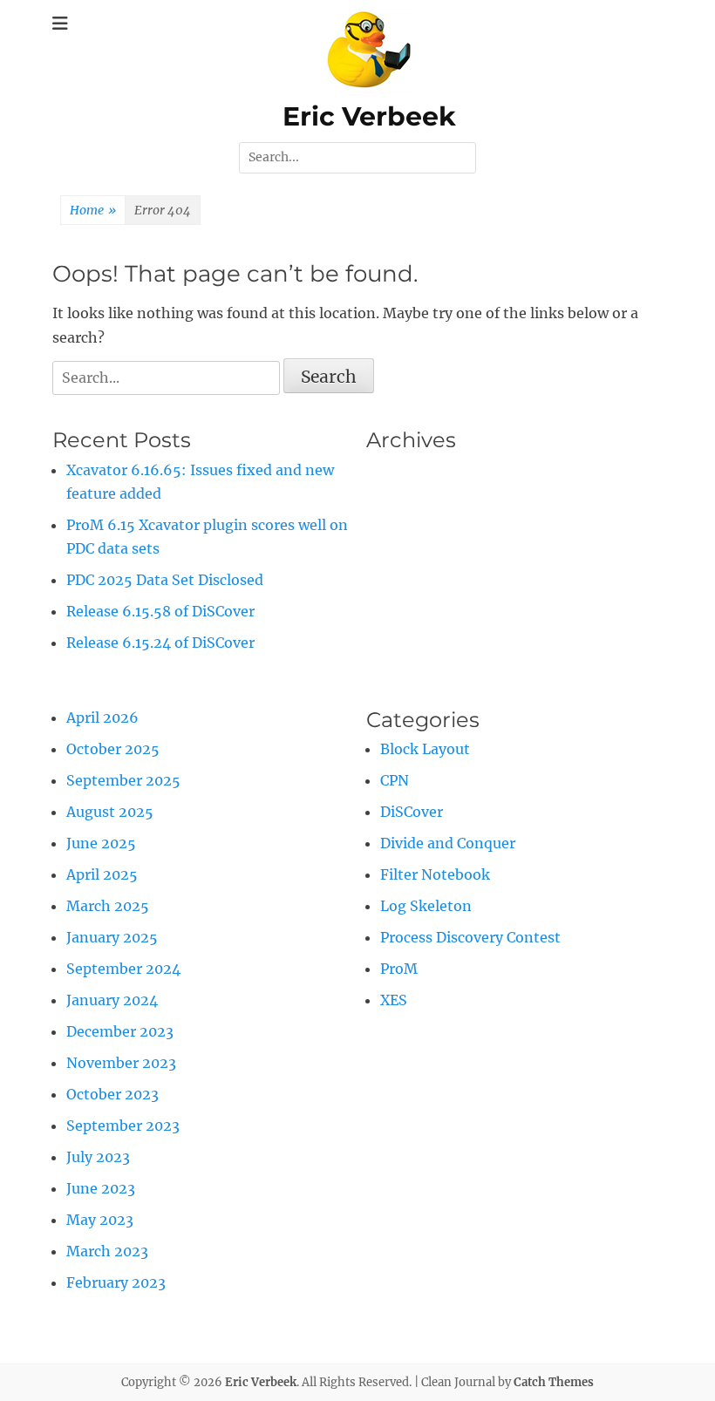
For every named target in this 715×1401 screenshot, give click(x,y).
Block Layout (425, 749)
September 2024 (123, 968)
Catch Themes (554, 1382)
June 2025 (101, 843)
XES (393, 1000)
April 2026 (102, 717)
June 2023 (100, 1188)
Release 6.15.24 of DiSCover (160, 642)
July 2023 (98, 1157)
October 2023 (112, 1094)
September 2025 (123, 780)
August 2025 (109, 811)
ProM (399, 968)
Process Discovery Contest (470, 937)
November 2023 (121, 1062)
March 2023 (107, 1251)
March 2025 (107, 906)
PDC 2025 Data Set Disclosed (164, 579)
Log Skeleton (426, 906)
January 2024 (112, 1000)
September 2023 (123, 1125)
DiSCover (411, 811)
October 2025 (113, 749)
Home (93, 210)
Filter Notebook (435, 874)
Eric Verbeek (369, 116)
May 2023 (99, 1219)
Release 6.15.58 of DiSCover (160, 611)
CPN (394, 780)
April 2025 (102, 874)
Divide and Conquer (447, 843)
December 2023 (120, 1031)
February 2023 (116, 1282)
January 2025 (112, 937)
